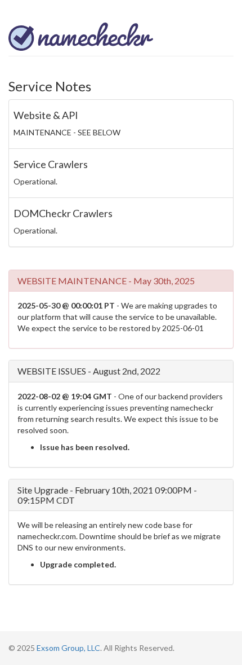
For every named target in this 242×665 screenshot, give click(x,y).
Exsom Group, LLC (68, 648)
